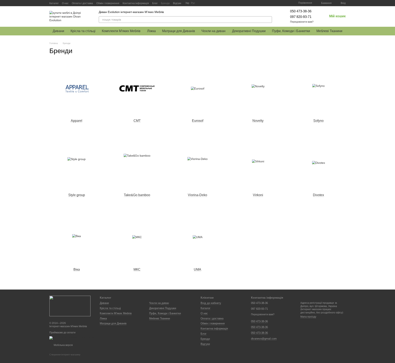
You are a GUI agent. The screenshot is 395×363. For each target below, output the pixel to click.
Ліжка (151, 31)
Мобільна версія (63, 345)
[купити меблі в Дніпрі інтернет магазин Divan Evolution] (70, 305)
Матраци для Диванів (178, 31)
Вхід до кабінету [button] (211, 303)
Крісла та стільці (83, 31)
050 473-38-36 (300, 11)
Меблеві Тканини (329, 31)
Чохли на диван (213, 31)
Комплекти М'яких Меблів (121, 31)
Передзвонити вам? (302, 21)
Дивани (58, 31)
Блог (155, 3)
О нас (65, 3)
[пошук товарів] (268, 19)
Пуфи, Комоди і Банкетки (291, 31)
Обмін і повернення (107, 3)
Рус (193, 3)
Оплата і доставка (82, 3)
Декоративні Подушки (249, 31)
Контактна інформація (136, 3)
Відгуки (177, 3)
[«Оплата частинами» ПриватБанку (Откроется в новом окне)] (71, 337)
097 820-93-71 (300, 17)
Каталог (54, 3)
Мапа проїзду (308, 316)
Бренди (165, 3)
